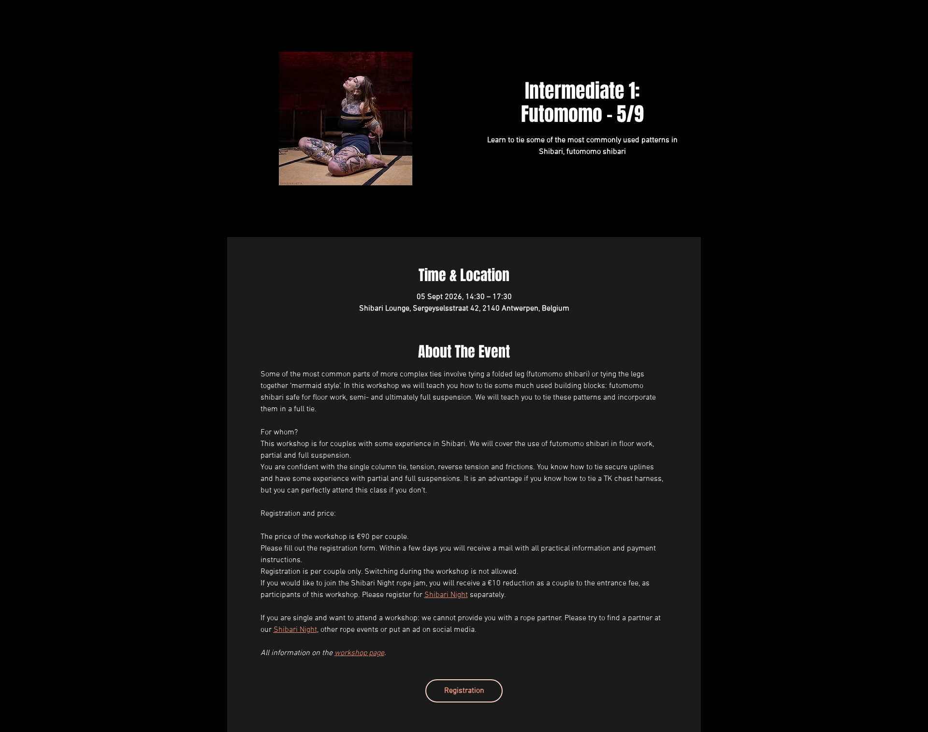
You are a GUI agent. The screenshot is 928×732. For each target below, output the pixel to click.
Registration (464, 691)
